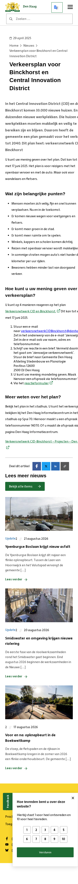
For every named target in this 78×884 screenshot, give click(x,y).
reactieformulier (36, 383)
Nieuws (28, 45)
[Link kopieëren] (65, 466)
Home (14, 45)
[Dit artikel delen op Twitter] (46, 466)
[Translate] (57, 7)
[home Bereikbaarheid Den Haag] (22, 7)
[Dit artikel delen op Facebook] (36, 466)
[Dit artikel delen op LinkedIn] (55, 466)
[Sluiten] (72, 798)
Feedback (8, 801)
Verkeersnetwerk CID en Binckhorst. (30, 311)
